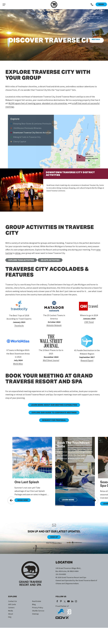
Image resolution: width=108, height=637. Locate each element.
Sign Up (54, 537)
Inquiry (96, 40)
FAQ (9, 617)
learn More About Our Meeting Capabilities (54, 405)
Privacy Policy (57, 543)
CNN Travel (89, 322)
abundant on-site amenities (54, 103)
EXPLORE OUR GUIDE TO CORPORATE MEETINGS (54, 412)
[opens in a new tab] (60, 610)
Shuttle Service (38, 610)
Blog (34, 604)
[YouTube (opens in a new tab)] (68, 601)
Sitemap (35, 614)
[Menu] (4, 5)
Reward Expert (87, 360)
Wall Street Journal (51, 360)
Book (101, 4)
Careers (11, 607)
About (10, 614)
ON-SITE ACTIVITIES (50, 260)
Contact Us (12, 601)
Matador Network (54, 325)
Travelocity (19, 325)
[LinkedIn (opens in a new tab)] (72, 601)
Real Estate (36, 601)
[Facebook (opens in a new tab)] (57, 601)
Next (94, 500)
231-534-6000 (61, 574)
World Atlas (18, 363)
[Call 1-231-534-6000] (92, 4)
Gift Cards (12, 604)
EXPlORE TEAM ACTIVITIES (21, 260)
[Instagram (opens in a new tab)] (76, 601)
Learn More (66, 500)
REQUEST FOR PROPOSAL (54, 420)
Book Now (21, 500)
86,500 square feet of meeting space (25, 103)
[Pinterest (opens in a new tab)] (61, 601)
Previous (11, 500)
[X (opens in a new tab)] (64, 601)
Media (10, 610)
